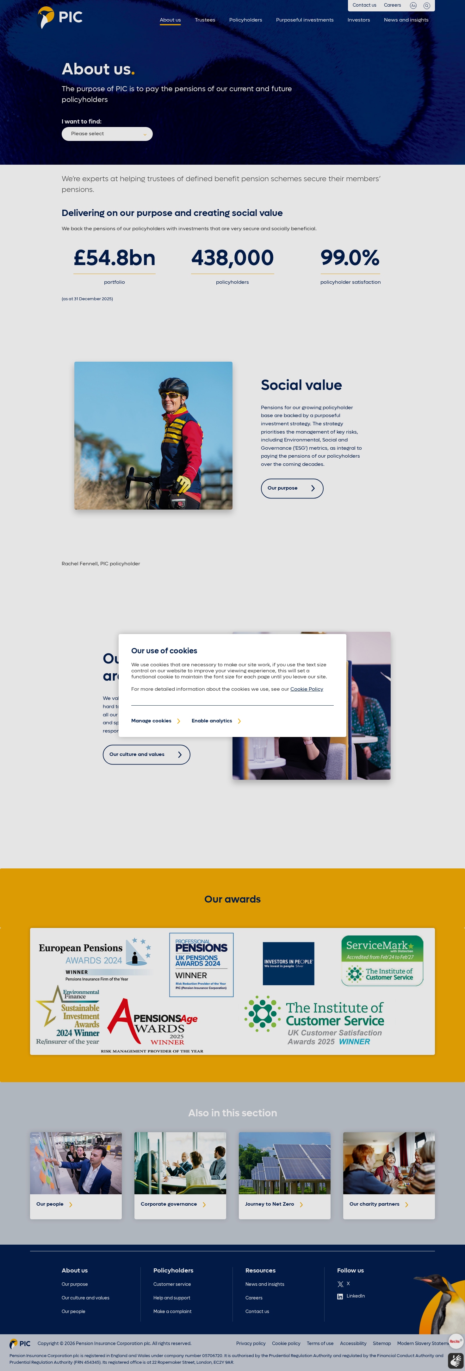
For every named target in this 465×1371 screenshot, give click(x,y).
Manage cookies (151, 721)
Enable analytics (212, 721)
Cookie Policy (306, 689)
